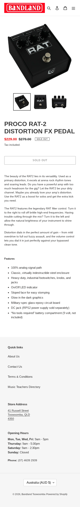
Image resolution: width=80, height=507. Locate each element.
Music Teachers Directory (24, 387)
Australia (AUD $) (39, 482)
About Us (14, 356)
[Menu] (73, 8)
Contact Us (15, 366)
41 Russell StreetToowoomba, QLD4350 (19, 414)
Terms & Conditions (20, 376)
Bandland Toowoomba (33, 494)
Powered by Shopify (56, 494)
